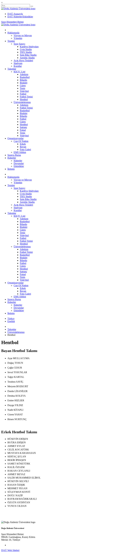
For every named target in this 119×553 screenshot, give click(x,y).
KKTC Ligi (19, 71)
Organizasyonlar (15, 138)
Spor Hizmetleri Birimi (12, 22)
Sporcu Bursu (14, 155)
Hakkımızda (13, 32)
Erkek (23, 144)
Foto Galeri (25, 149)
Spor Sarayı (19, 43)
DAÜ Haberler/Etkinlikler (20, 16)
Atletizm (24, 74)
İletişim (11, 169)
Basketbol (25, 77)
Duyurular (19, 163)
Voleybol (24, 91)
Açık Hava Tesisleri (23, 60)
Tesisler (11, 41)
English (11, 321)
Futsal (23, 130)
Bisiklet (23, 82)
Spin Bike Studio (28, 55)
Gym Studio (26, 49)
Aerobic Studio (27, 57)
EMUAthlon (20, 152)
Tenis (22, 88)
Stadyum (18, 63)
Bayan (23, 146)
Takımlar (11, 69)
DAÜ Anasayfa (15, 14)
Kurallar (18, 66)
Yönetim (18, 38)
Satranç (23, 127)
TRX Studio (26, 52)
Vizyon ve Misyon (23, 35)
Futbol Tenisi (26, 96)
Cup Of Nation (21, 141)
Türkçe (10, 318)
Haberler (11, 158)
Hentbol (24, 99)
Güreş (23, 85)
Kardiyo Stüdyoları (29, 46)
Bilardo (23, 80)
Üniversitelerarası (22, 102)
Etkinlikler (19, 166)
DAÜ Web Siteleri (10, 550)
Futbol (23, 94)
